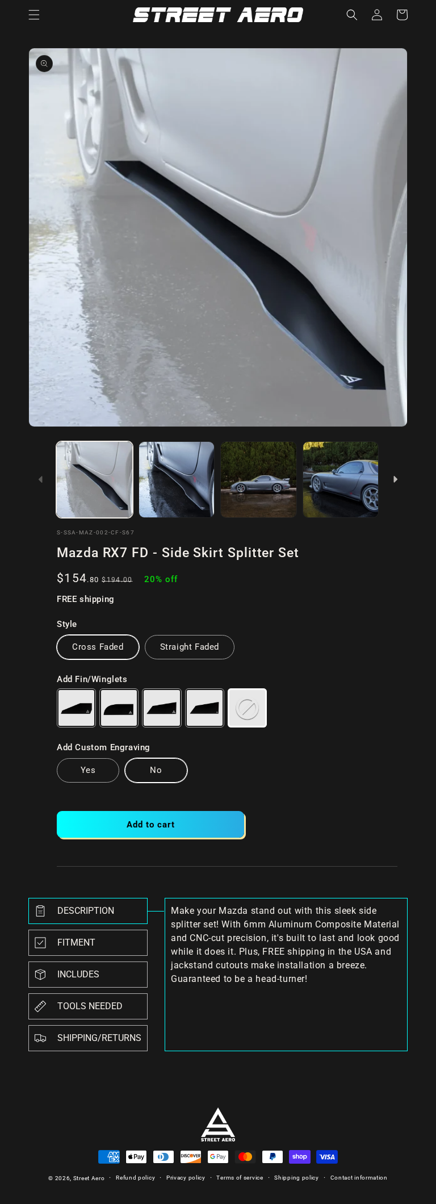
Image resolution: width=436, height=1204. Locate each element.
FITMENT (76, 942)
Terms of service (239, 1177)
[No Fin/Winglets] (247, 708)
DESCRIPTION (85, 910)
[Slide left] (40, 479)
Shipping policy (296, 1177)
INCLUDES (78, 974)
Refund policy (135, 1177)
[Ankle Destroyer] (161, 708)
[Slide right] (395, 479)
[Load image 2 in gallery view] (177, 479)
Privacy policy (186, 1177)
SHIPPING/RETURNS (99, 1037)
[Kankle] (119, 708)
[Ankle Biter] (76, 708)
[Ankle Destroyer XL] (204, 708)
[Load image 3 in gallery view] (258, 479)
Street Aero (89, 1178)
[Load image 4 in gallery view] (341, 479)
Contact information (359, 1177)
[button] (34, 14)
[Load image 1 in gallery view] (94, 479)
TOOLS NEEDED (90, 1006)
